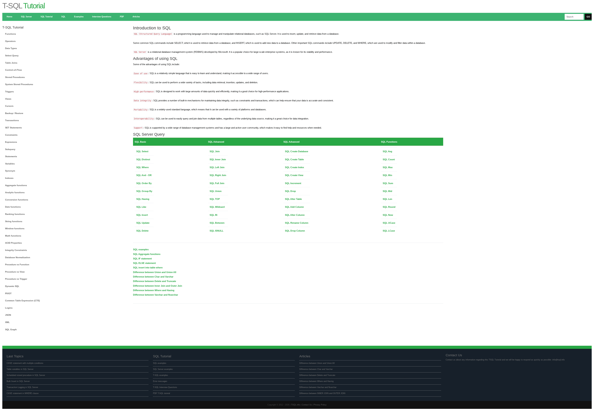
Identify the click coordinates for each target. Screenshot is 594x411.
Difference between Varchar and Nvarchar (155, 294)
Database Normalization (17, 257)
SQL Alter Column (295, 215)
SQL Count (389, 159)
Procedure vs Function (17, 264)
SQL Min (387, 175)
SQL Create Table (294, 159)
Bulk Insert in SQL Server (18, 381)
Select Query (12, 55)
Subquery (10, 149)
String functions (13, 221)
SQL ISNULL (216, 230)
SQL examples (141, 249)
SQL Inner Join (218, 159)
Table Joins (11, 63)
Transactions (12, 120)
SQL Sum (388, 183)
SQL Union (216, 191)
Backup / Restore (14, 113)
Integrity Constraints (16, 250)
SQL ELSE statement (144, 263)
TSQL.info (295, 405)
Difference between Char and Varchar (153, 276)
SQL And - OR (144, 175)
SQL (63, 17)
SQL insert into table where (148, 267)
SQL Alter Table (293, 199)
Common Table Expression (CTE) (22, 300)
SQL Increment (293, 183)
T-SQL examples (160, 375)
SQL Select (142, 151)
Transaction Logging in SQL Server (22, 387)
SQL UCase (389, 223)
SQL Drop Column (295, 230)
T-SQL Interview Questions (165, 387)
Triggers (9, 91)
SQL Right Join (218, 175)
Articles (136, 17)
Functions (10, 34)
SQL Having (142, 199)
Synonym (10, 171)
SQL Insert (142, 215)
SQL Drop (290, 191)
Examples (79, 17)
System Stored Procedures (19, 84)
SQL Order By (144, 183)
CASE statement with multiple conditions (25, 363)
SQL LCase (389, 230)
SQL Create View (294, 175)
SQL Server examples (163, 369)
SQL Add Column (294, 207)
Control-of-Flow (13, 70)
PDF (122, 17)
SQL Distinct (143, 159)
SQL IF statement (142, 258)
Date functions (13, 207)
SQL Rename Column (296, 223)
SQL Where (142, 167)
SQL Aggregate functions (146, 254)
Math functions (13, 236)
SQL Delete (142, 230)
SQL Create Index (294, 167)
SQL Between (217, 223)
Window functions (14, 228)
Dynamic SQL (12, 286)
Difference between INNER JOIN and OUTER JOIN (322, 393)
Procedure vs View (15, 272)
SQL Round (389, 207)
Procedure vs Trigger (16, 279)
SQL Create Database (296, 151)
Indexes (9, 178)
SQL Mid (387, 191)
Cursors (9, 106)
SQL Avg (387, 151)
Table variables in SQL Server (20, 369)
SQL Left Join (217, 167)
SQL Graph (11, 329)
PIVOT (8, 293)
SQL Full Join (217, 183)
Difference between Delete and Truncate (154, 281)
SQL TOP (215, 199)
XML (7, 322)
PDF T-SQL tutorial (161, 393)
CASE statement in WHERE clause (23, 393)
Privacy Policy (320, 405)
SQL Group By (144, 191)
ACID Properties (13, 243)
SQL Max (388, 167)
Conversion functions (16, 199)
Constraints (11, 135)
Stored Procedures (15, 77)
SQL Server (26, 17)
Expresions (11, 142)
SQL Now (388, 215)
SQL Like (141, 207)
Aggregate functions (16, 185)
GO (588, 16)
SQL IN (213, 215)
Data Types (11, 48)
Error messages (160, 381)
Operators (10, 41)
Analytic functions (15, 192)
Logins (9, 308)
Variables (10, 163)
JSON (8, 315)
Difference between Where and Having (153, 290)
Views (8, 99)
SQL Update (142, 223)
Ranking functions (15, 214)
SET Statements (13, 127)
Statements (11, 156)
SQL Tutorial (47, 17)
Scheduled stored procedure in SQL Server (26, 375)
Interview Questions (101, 17)
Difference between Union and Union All (154, 272)
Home (9, 17)
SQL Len (387, 199)
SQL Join (215, 151)
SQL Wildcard (217, 207)
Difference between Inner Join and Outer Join (157, 285)
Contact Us (307, 405)
